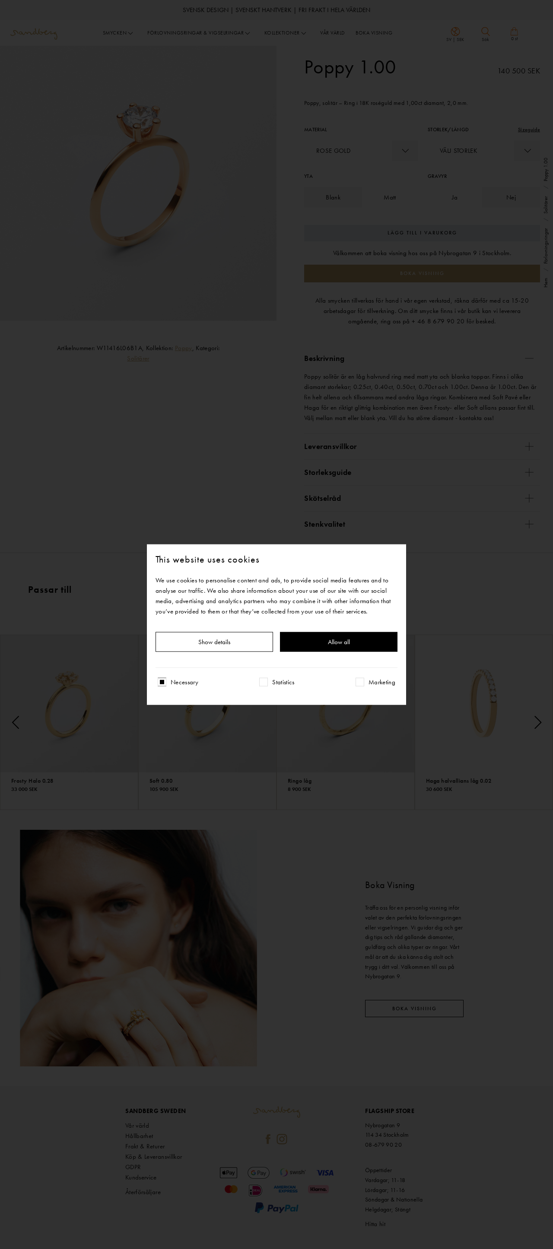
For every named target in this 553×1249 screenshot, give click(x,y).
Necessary (184, 682)
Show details (214, 642)
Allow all (339, 642)
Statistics (283, 682)
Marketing (382, 682)
